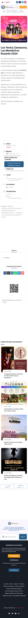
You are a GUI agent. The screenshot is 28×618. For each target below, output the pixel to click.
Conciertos (21, 11)
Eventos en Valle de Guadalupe (14, 588)
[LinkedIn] (12, 273)
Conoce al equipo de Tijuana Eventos (14, 591)
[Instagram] (20, 2)
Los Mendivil (19, 212)
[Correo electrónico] (22, 273)
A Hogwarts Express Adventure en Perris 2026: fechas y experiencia (13, 375)
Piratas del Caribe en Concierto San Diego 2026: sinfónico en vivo (13, 477)
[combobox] (10, 537)
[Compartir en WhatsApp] (15, 273)
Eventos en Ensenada (9, 586)
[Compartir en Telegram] (19, 273)
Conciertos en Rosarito (9, 210)
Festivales (21, 584)
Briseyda (10, 206)
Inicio (4, 11)
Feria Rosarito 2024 (7, 212)
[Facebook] (17, 2)
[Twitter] (22, 2)
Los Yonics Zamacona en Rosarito (11, 215)
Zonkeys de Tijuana (7, 595)
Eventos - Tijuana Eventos (12, 11)
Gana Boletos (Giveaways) (19, 595)
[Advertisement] (14, 121)
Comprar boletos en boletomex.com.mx (14, 164)
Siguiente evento (20, 486)
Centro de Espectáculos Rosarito (12, 208)
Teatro (11, 584)
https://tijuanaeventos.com (15, 198)
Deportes (16, 584)
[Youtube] (25, 2)
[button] (17, 7)
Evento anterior (8, 486)
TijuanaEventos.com (19, 607)
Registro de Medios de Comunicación (14, 593)
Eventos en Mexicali (19, 586)
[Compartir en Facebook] (5, 273)
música (4, 217)
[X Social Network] (8, 273)
